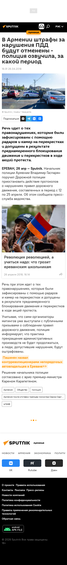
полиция (36, 389)
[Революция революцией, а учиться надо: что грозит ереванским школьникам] (33, 228)
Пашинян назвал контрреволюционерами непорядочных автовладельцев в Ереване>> (32, 361)
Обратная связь (11, 518)
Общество (22, 389)
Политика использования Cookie (21, 505)
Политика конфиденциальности (21, 500)
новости (8, 453)
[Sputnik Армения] (11, 28)
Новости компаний (13, 495)
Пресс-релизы (35, 490)
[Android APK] (13, 529)
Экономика (42, 453)
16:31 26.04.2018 (11, 68)
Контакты (7, 490)
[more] (61, 274)
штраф (7, 403)
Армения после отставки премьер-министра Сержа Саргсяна (34, 396)
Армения (8, 389)
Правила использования (30, 485)
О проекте (8, 485)
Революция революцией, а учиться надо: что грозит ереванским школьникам (29, 262)
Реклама (20, 490)
